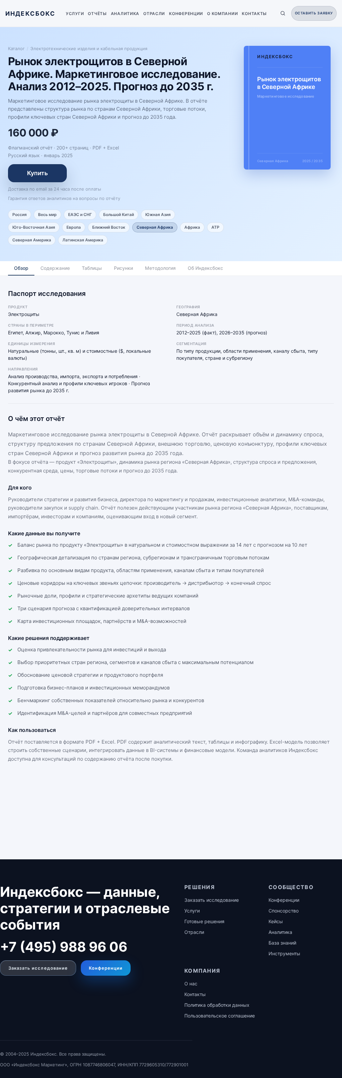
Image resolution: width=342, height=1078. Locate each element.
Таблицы (92, 268)
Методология (160, 268)
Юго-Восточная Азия (33, 227)
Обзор (21, 268)
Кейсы (276, 921)
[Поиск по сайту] (283, 13)
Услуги (75, 13)
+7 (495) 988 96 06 (63, 947)
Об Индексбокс (205, 268)
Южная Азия (158, 214)
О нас (190, 983)
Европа (73, 227)
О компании (222, 13)
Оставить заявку (314, 13)
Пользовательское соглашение (219, 1015)
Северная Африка (155, 227)
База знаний (282, 943)
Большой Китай (118, 214)
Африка (192, 227)
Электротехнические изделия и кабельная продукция (88, 48)
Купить (37, 173)
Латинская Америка (82, 239)
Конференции (186, 13)
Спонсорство (284, 910)
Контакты (254, 13)
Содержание (55, 268)
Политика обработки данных (216, 1005)
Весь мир (47, 214)
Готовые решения (204, 921)
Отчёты (97, 13)
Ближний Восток (108, 227)
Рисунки (123, 268)
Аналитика (125, 13)
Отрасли (154, 13)
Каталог (16, 48)
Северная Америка (31, 239)
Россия (19, 214)
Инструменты (284, 953)
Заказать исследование (38, 968)
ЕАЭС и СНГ (80, 214)
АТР (215, 227)
